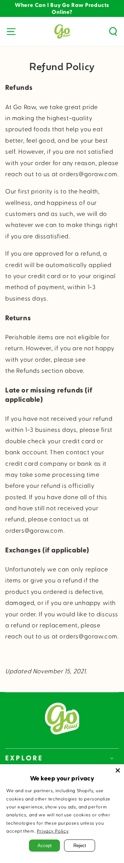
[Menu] (11, 31)
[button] (113, 31)
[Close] (117, 770)
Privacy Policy (53, 831)
